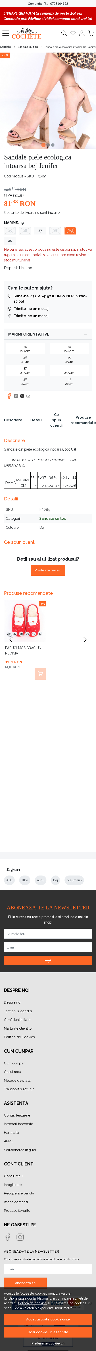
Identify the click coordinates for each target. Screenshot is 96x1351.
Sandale (5, 47)
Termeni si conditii (18, 1011)
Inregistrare (13, 1185)
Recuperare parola (19, 1193)
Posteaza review (48, 570)
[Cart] (91, 33)
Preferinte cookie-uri (48, 1343)
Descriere (13, 420)
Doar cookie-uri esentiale (48, 1332)
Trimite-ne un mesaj (31, 309)
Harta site (11, 1133)
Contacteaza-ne (17, 1115)
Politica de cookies (32, 1303)
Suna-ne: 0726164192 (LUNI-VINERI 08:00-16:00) (50, 299)
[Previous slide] (11, 639)
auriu (40, 880)
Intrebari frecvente (18, 1124)
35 (10, 230)
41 (40, 633)
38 (55, 230)
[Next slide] (84, 639)
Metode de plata (17, 1081)
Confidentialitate (17, 1020)
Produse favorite (17, 1211)
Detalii (36, 420)
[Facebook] (10, 1238)
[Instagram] (23, 1238)
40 (10, 241)
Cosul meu (12, 1072)
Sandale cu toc (28, 47)
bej (55, 880)
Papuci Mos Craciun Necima (23, 650)
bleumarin (74, 880)
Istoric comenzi (16, 1202)
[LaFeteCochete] (27, 33)
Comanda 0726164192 (48, 3)
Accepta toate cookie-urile (48, 1319)
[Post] (17, 396)
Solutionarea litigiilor (20, 1150)
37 (40, 230)
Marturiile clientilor (18, 1028)
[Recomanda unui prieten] (29, 396)
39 (70, 230)
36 (25, 230)
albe (24, 880)
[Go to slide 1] (43, 145)
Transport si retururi (19, 1089)
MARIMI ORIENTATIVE (29, 334)
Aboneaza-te (25, 1283)
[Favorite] (73, 33)
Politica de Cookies (19, 1037)
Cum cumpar (14, 1063)
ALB (9, 880)
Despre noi (12, 1002)
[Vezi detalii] (10, 635)
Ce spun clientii (56, 420)
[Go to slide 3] (52, 145)
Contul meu (13, 1176)
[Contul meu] (82, 33)
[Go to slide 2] (48, 145)
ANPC (8, 1141)
